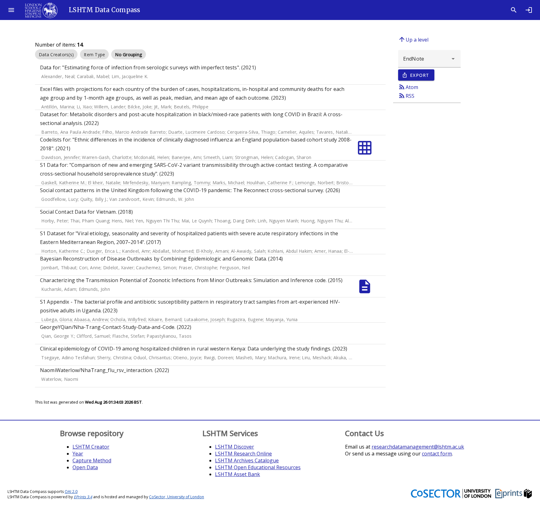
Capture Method (91, 460)
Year (77, 453)
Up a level (413, 39)
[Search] (513, 9)
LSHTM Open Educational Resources (258, 467)
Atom (408, 87)
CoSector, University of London (176, 497)
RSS (406, 95)
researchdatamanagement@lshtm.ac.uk (418, 446)
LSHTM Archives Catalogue (247, 460)
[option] (56, 54)
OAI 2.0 (71, 491)
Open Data (85, 467)
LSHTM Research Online (243, 453)
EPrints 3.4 (83, 497)
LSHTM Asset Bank (237, 474)
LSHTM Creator (90, 446)
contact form (437, 453)
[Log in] (528, 9)
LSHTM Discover (234, 446)
